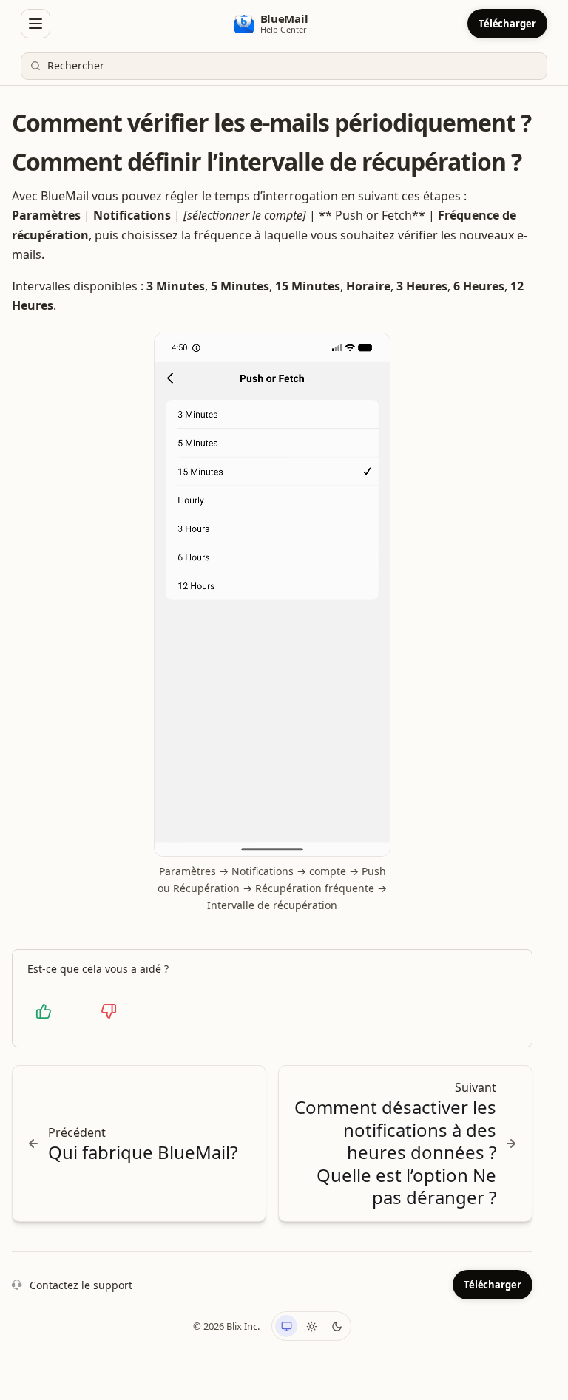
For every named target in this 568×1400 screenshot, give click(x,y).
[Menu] (35, 23)
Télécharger (507, 23)
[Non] (108, 1011)
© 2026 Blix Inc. (226, 1326)
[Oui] (43, 1011)
